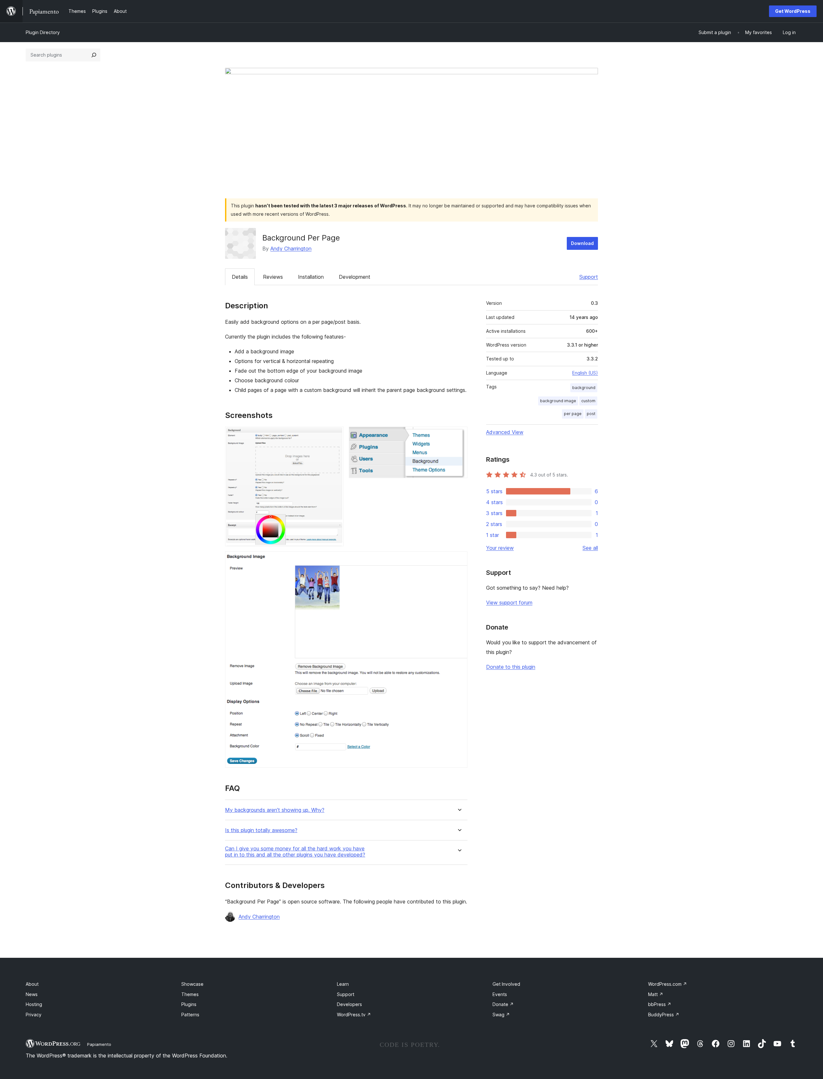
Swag (501, 1014)
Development (354, 277)
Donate (503, 1004)
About (32, 984)
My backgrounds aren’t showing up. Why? (274, 810)
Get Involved (506, 984)
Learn (343, 984)
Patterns (190, 1014)
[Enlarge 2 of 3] (459, 435)
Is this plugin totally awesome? (261, 830)
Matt (655, 994)
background (583, 387)
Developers (349, 1004)
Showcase (192, 984)
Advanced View (504, 432)
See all (590, 548)
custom (588, 400)
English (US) (585, 373)
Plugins (188, 1004)
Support (588, 277)
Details (240, 277)
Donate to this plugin (510, 667)
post (591, 413)
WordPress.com (667, 984)
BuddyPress (663, 1014)
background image (558, 400)
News (32, 994)
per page (573, 413)
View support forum (509, 602)
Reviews (273, 277)
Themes (190, 994)
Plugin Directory (43, 32)
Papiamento (99, 1044)
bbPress (659, 1004)
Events (500, 994)
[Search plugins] (93, 55)
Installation (311, 277)
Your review (500, 548)
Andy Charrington (291, 248)
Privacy (33, 1014)
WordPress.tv (354, 1014)
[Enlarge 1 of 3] (335, 435)
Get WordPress (792, 11)
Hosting (34, 1004)
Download (582, 243)
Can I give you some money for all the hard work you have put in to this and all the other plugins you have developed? (295, 852)
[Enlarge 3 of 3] (459, 560)
